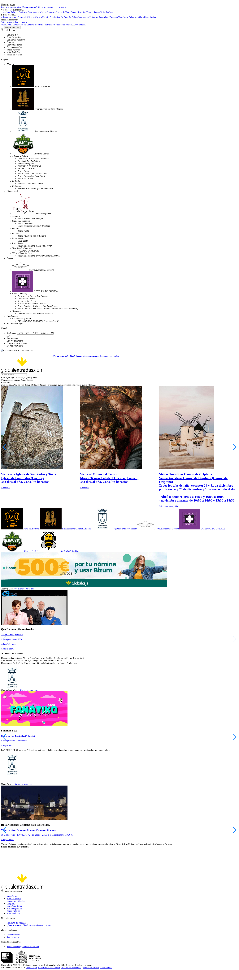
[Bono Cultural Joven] (21, 962)
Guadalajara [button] (55, 17)
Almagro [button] (13, 17)
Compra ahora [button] (7, 649)
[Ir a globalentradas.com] (26, 356)
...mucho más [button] (7, 12)
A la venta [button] (5, 487)
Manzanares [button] (83, 17)
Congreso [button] (50, 12)
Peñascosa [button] (93, 17)
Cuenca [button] (38, 17)
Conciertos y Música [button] (37, 12)
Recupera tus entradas (109, 356)
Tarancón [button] (114, 17)
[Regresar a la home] (22, 372)
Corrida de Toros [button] (62, 12)
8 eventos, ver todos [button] (23, 784)
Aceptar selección (12, 27)
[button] (119, 377)
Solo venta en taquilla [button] (168, 506)
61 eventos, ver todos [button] (29, 690)
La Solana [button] (73, 17)
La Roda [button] (64, 17)
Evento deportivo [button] (78, 12)
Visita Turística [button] (106, 12)
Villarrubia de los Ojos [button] (148, 17)
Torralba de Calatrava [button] (127, 17)
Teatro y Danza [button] (93, 12)
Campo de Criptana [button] (26, 17)
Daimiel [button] (45, 17)
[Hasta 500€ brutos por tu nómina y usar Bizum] (84, 586)
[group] (40, 437)
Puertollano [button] (104, 17)
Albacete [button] (5, 17)
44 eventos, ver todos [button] (24, 589)
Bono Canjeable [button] (20, 12)
